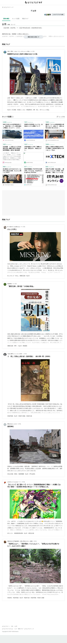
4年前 (23, 482)
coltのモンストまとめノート (14, 482)
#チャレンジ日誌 (44, 109)
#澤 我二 (36, 109)
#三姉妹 (14, 109)
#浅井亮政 (33, 597)
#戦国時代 (29, 109)
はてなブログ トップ (8, 7)
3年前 (25, 353)
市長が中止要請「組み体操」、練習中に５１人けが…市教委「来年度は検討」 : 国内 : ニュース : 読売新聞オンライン (55, 170)
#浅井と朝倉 (40, 597)
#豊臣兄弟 (22, 275)
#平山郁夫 (32, 474)
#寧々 (15, 346)
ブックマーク (7, 122)
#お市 (9, 109)
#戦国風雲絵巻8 (18, 533)
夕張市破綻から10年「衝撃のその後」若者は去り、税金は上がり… (33, 148)
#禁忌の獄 (31, 533)
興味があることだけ (12, 424)
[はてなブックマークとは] (12, 117)
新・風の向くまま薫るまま (13, 226)
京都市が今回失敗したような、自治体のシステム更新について (33, 125)
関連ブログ (25, 18)
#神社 (15, 474)
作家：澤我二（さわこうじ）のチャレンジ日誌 (18, 51)
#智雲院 (25, 346)
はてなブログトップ (29, 628)
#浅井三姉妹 (21, 416)
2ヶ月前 (32, 51)
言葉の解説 (6, 18)
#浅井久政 (29, 416)
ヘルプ (15, 628)
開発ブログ (20, 628)
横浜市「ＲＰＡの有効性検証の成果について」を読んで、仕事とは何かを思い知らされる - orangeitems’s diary (55, 126)
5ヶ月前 (15, 283)
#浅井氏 (9, 597)
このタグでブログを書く (58, 14)
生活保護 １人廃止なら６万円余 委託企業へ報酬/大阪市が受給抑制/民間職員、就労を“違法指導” (12, 148)
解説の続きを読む (33, 37)
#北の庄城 (10, 474)
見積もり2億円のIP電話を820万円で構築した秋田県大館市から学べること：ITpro (55, 148)
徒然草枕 (9, 283)
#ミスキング (10, 275)
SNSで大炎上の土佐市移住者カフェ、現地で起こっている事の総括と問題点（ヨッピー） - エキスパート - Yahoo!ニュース (12, 126)
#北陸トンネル (21, 109)
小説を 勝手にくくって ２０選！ (15, 353)
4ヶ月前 (23, 226)
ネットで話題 (15, 18)
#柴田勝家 (21, 474)
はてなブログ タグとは (7, 628)
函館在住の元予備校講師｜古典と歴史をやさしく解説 (20, 541)
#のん (17, 275)
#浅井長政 (10, 416)
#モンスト (10, 533)
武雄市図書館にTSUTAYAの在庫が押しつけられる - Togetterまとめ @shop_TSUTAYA (33, 170)
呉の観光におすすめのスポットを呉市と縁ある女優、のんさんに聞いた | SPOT (12, 170)
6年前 (35, 541)
